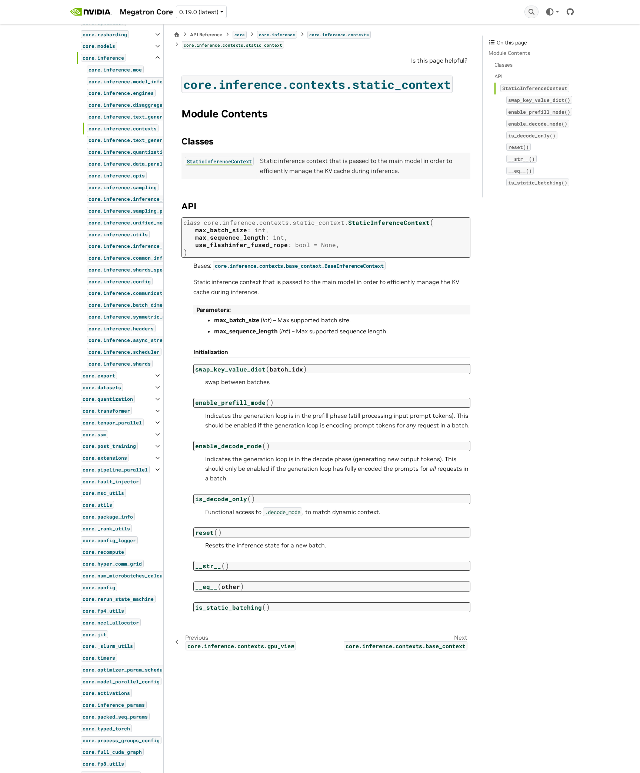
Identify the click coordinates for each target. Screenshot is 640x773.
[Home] (177, 35)
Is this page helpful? (439, 60)
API (498, 76)
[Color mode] (552, 12)
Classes (503, 64)
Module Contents (509, 53)
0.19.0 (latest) (199, 12)
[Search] (531, 12)
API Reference (206, 34)
